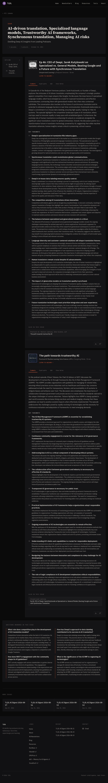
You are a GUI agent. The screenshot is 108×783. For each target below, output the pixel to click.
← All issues (8, 13)
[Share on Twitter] (100, 344)
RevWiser (32, 748)
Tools (95, 3)
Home (57, 3)
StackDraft (32, 763)
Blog (77, 3)
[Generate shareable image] (96, 344)
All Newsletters (34, 737)
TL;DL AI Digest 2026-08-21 (65, 729)
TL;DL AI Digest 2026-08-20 (65, 732)
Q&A (51, 84)
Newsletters (67, 3)
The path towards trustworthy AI (59, 355)
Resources (86, 3)
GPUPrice (32, 756)
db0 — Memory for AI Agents (38, 759)
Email (87, 729)
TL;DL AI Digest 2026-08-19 (65, 735)
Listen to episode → (46, 76)
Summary (33, 84)
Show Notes (59, 84)
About (103, 3)
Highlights (43, 84)
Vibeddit (32, 752)
